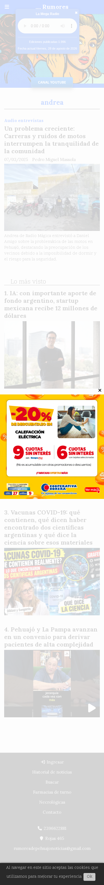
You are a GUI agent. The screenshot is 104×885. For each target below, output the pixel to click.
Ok (89, 877)
